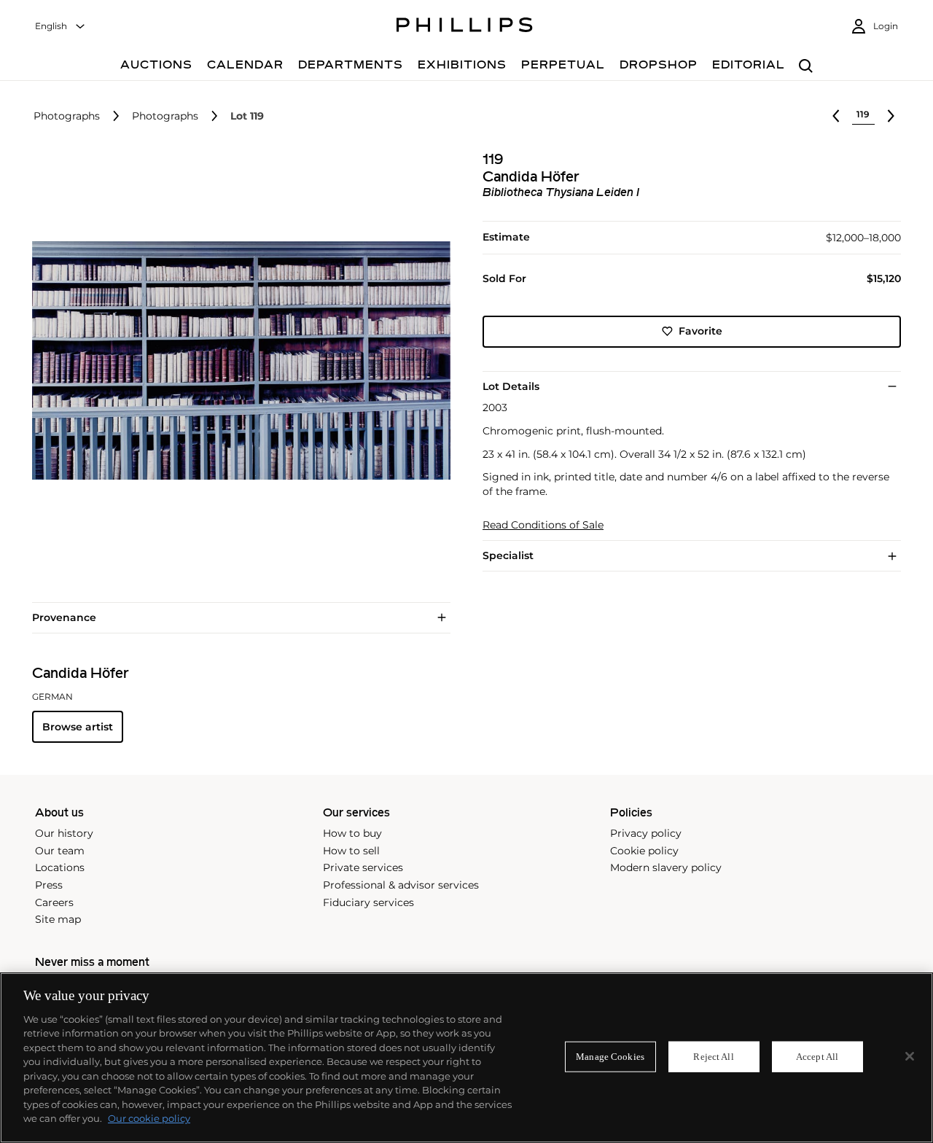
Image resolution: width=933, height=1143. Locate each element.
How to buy (352, 833)
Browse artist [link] (77, 726)
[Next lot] (891, 116)
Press (49, 885)
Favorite (700, 331)
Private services (363, 867)
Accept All (817, 1056)
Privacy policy (646, 833)
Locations (60, 867)
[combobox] (60, 26)
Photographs (67, 116)
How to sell (351, 850)
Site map (58, 919)
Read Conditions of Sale (543, 525)
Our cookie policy (149, 1118)
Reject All (713, 1056)
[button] (236, 361)
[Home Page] (465, 26)
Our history (64, 833)
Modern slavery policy (666, 867)
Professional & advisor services (401, 885)
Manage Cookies (610, 1056)
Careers (54, 902)
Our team (60, 850)
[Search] (805, 66)
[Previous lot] (836, 116)
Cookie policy (644, 850)
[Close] (910, 1056)
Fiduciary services (368, 902)
